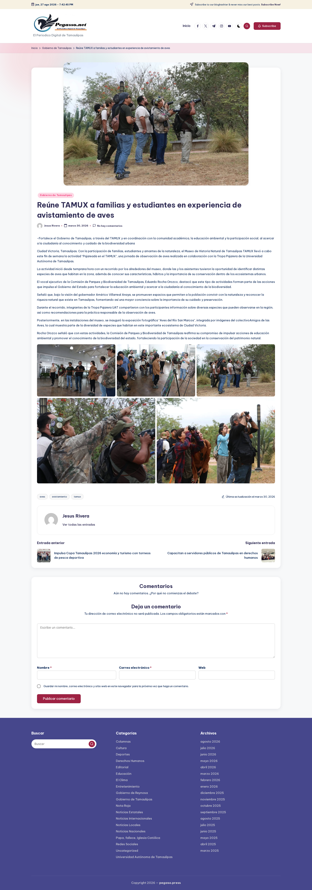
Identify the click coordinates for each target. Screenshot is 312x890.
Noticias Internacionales (134, 818)
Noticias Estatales (129, 812)
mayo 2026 (209, 761)
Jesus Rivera (75, 516)
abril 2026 (208, 767)
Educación (123, 774)
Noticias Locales (128, 825)
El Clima (122, 780)
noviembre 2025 (212, 799)
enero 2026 (209, 786)
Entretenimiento (128, 786)
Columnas (123, 742)
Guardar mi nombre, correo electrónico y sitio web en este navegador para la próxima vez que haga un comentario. (116, 686)
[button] (267, 26)
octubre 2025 (210, 806)
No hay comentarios (109, 226)
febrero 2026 (210, 780)
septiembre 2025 (213, 812)
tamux (77, 496)
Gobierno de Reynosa (132, 793)
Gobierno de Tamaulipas (56, 195)
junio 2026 (208, 754)
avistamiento (59, 496)
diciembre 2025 (212, 793)
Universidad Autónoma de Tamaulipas (144, 857)
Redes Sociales (127, 844)
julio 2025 (207, 825)
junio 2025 (208, 831)
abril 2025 (208, 844)
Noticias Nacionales (131, 831)
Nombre (44, 668)
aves (42, 496)
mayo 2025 (209, 838)
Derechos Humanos (130, 761)
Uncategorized (127, 851)
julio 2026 (207, 748)
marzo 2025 (209, 851)
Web (201, 668)
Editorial (122, 767)
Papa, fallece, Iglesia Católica (138, 838)
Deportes (123, 754)
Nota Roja (123, 806)
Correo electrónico (135, 668)
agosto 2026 (210, 742)
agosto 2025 (210, 818)
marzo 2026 (209, 774)
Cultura (121, 748)
